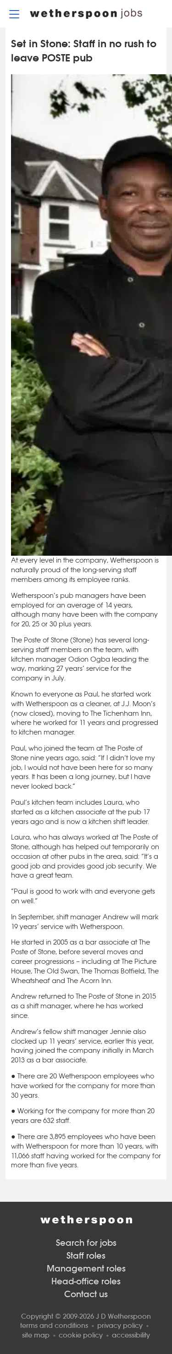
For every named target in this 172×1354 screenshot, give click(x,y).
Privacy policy (120, 1325)
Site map (36, 1335)
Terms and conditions (54, 1325)
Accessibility (131, 1335)
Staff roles (86, 1255)
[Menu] (14, 13)
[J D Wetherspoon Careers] (86, 13)
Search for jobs (86, 1243)
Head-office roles (86, 1281)
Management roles (86, 1268)
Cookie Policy (81, 1335)
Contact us (86, 1294)
